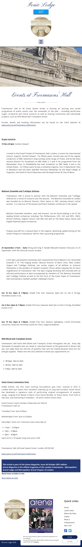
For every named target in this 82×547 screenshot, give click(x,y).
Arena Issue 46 (31, 473)
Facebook (65, 530)
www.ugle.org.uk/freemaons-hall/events (19, 125)
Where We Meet (70, 513)
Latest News (69, 510)
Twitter (70, 530)
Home (66, 507)
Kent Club (68, 525)
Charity (66, 516)
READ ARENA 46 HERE (10, 478)
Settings (69, 541)
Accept (70, 537)
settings (36, 542)
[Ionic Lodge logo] (41, 27)
